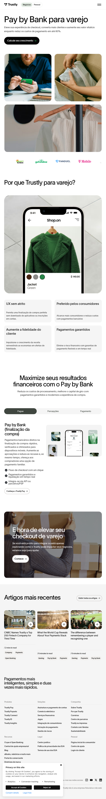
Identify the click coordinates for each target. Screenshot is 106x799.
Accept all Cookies (18, 787)
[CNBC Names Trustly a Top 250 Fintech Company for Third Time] (19, 635)
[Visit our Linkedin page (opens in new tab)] (100, 780)
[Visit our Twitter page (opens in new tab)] (96, 780)
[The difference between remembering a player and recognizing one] (86, 635)
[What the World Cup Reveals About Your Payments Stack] (53, 635)
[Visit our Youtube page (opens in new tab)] (91, 780)
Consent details (12, 793)
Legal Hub (27, 793)
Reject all (47, 787)
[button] (99, 4)
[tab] (20, 411)
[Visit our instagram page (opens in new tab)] (86, 780)
